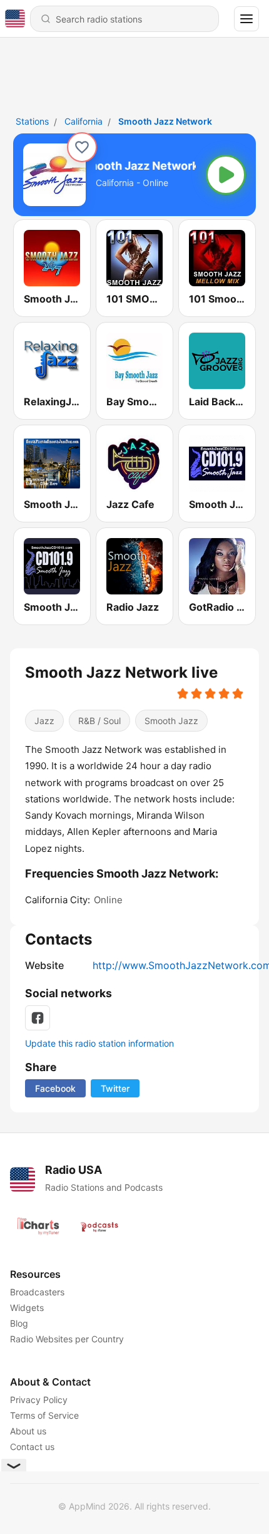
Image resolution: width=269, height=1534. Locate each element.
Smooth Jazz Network (165, 121)
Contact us (32, 1446)
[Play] (226, 175)
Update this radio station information (99, 1043)
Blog (19, 1323)
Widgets (27, 1307)
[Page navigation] (246, 18)
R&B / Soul (99, 720)
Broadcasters (37, 1292)
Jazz (44, 720)
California (83, 121)
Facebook (55, 1088)
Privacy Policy (39, 1399)
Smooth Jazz (171, 720)
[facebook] (37, 1017)
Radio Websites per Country (67, 1339)
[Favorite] (82, 147)
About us (28, 1431)
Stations (32, 121)
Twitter (115, 1088)
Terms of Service (44, 1415)
